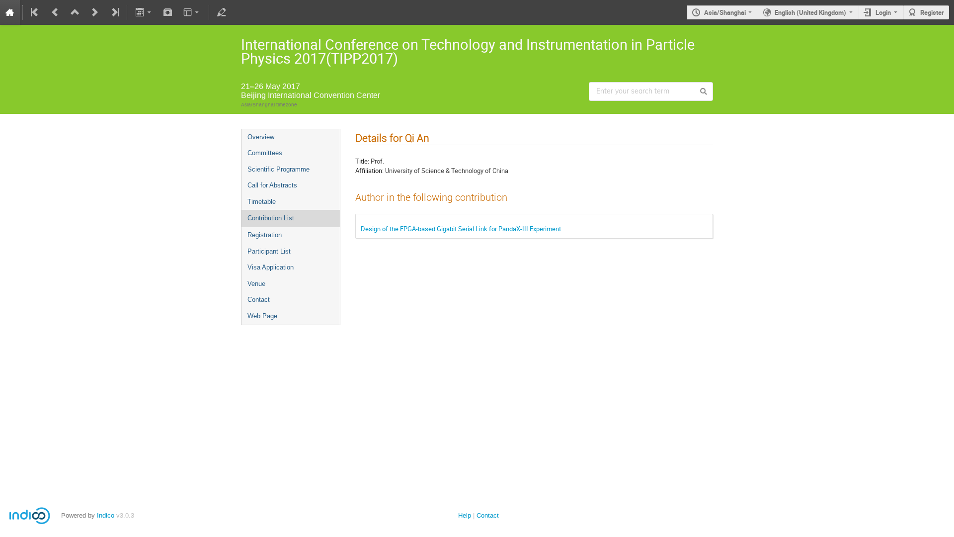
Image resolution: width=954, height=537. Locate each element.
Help (464, 515)
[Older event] (55, 12)
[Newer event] (95, 12)
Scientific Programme (278, 169)
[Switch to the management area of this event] (222, 12)
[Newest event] (114, 12)
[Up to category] (75, 12)
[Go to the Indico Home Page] (10, 12)
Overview (260, 137)
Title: (362, 161)
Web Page (262, 316)
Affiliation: (369, 170)
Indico (105, 515)
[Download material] (168, 12)
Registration (264, 235)
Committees (264, 153)
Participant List (269, 251)
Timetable (261, 201)
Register (932, 12)
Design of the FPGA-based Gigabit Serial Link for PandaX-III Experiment (461, 228)
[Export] (144, 12)
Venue (256, 283)
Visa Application (270, 267)
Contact (258, 299)
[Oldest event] (35, 12)
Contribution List (270, 218)
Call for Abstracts (272, 185)
